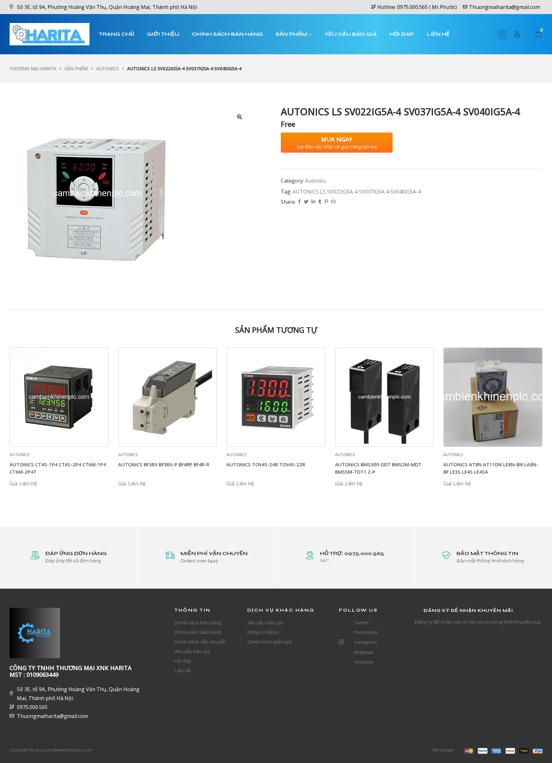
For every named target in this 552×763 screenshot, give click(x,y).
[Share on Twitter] (306, 202)
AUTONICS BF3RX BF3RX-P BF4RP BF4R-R (163, 464)
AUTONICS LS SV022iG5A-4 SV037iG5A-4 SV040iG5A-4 (357, 191)
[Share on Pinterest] (326, 202)
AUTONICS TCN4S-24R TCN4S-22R (265, 464)
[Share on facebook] (299, 202)
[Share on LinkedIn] (313, 202)
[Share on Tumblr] (320, 202)
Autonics (315, 180)
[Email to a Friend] (333, 202)
